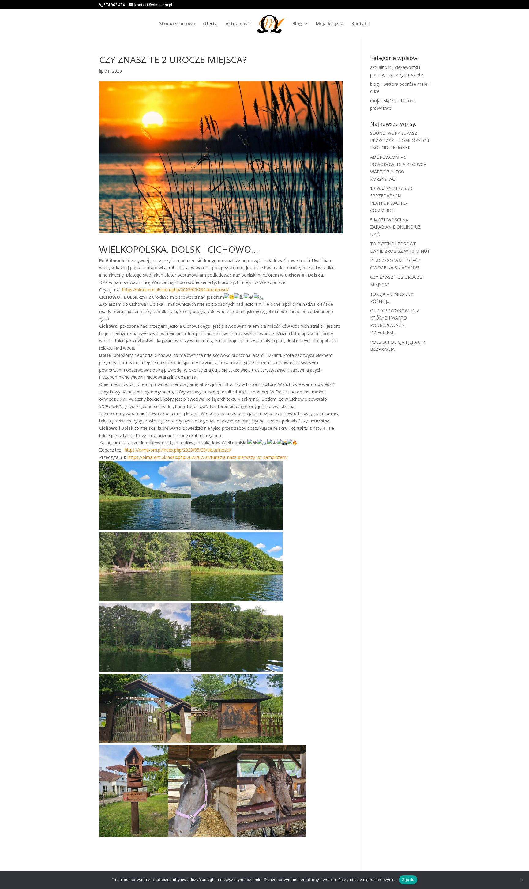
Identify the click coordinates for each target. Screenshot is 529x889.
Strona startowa (177, 23)
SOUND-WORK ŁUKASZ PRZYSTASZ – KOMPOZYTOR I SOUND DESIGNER (399, 140)
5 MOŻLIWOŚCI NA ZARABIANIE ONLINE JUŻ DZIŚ (395, 227)
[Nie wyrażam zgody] (521, 880)
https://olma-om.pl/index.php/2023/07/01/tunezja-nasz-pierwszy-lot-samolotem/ (207, 457)
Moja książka (329, 23)
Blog (297, 23)
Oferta (210, 23)
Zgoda (408, 879)
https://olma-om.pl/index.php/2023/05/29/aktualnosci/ (175, 290)
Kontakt (360, 23)
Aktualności (238, 23)
